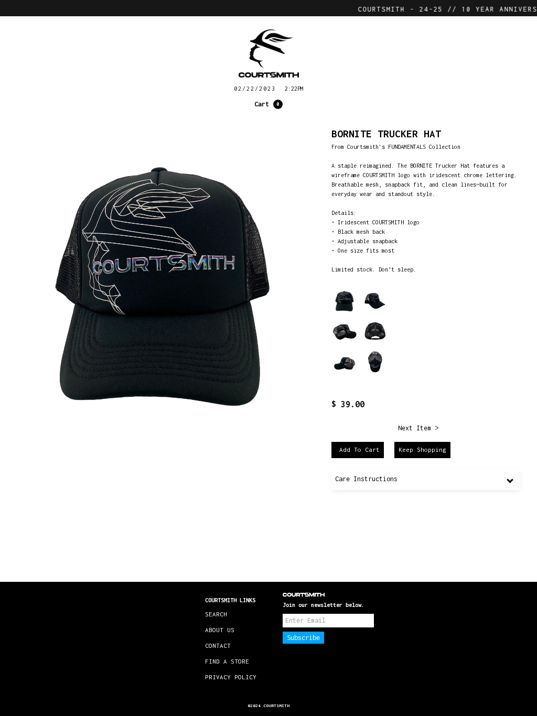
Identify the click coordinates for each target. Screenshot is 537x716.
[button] (268, 104)
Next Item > (418, 428)
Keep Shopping (422, 449)
